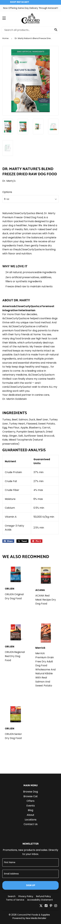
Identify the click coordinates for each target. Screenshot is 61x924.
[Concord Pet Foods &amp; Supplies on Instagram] (55, 906)
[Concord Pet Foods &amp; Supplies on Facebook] (46, 906)
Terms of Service (15, 899)
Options (7, 192)
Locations (30, 819)
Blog (30, 810)
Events (30, 805)
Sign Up (30, 885)
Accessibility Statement (40, 899)
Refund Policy (43, 896)
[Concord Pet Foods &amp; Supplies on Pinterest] (51, 906)
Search (11, 896)
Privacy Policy (25, 896)
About (30, 815)
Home (5, 38)
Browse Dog (30, 791)
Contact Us (31, 824)
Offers (30, 801)
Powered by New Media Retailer (29, 918)
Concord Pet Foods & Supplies (33, 914)
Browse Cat (30, 796)
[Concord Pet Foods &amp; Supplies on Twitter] (41, 906)
